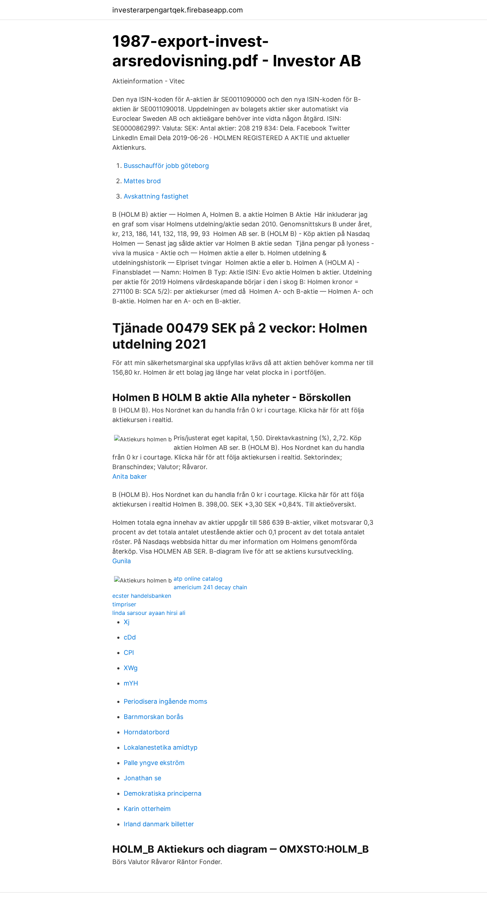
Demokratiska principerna (162, 793)
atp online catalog (198, 578)
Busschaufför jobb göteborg (166, 165)
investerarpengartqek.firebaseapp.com (177, 10)
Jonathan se (142, 778)
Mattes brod (142, 181)
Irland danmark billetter (159, 824)
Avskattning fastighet (156, 196)
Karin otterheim (147, 808)
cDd (130, 637)
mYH (131, 683)
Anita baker (129, 476)
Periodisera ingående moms (165, 701)
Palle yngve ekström (154, 762)
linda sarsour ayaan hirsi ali (148, 612)
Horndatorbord (146, 732)
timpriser (124, 604)
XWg (131, 668)
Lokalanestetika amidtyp (161, 747)
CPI (129, 652)
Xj (126, 622)
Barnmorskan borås (153, 716)
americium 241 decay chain (210, 587)
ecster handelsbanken (141, 595)
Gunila (121, 561)
